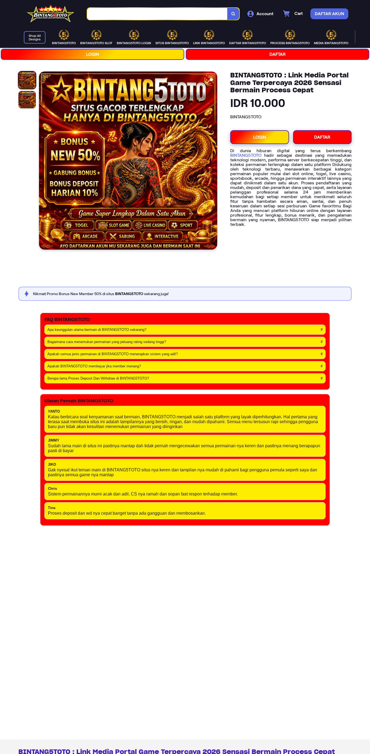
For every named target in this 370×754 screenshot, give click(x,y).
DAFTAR (277, 54)
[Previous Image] (43, 161)
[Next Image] (213, 161)
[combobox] (157, 14)
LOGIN (92, 54)
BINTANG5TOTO (245, 155)
